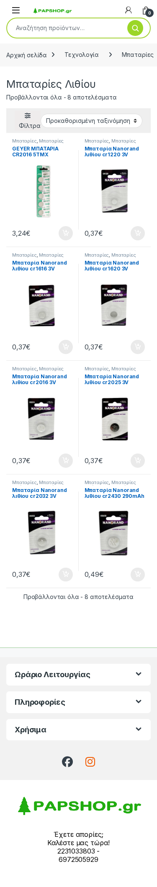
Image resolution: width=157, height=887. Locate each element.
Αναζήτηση (135, 28)
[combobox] (64, 28)
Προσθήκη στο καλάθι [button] (58, 233)
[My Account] (128, 10)
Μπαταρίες (24, 141)
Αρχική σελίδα (26, 54)
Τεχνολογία (81, 54)
